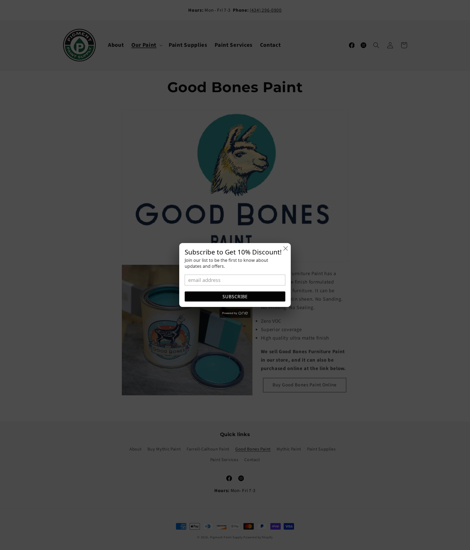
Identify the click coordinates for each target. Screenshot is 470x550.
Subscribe (235, 297)
